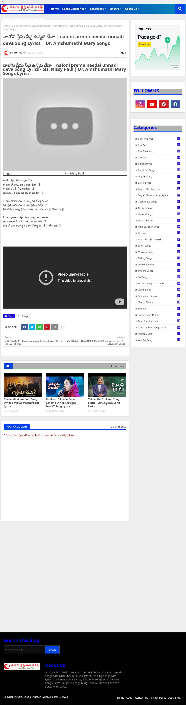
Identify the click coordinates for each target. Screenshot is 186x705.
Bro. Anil (158, 145)
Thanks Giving (158, 333)
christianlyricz (158, 163)
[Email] (54, 327)
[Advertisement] (65, 550)
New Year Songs (159, 264)
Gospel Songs (159, 208)
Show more (117, 366)
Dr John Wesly (159, 176)
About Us (131, 8)
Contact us (141, 697)
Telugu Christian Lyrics (36, 696)
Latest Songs (159, 245)
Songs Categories (73, 8)
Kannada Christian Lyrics (159, 239)
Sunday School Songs (158, 315)
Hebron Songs (159, 214)
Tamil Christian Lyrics (159, 321)
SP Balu (159, 308)
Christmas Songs (159, 170)
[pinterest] (164, 104)
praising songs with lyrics (159, 283)
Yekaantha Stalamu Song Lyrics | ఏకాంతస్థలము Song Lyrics (104, 402)
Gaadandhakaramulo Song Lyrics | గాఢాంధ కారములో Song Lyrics (22, 402)
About (129, 697)
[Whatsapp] (39, 327)
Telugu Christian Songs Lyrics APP (24, 19)
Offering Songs (158, 270)
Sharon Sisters (159, 302)
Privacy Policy (158, 697)
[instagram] (140, 104)
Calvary (159, 157)
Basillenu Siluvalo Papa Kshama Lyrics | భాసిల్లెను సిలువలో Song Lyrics (61, 402)
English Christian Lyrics (159, 189)
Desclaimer (174, 697)
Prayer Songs (159, 289)
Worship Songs (159, 340)
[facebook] (176, 104)
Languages (97, 8)
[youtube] (152, 104)
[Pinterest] (47, 327)
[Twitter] (32, 327)
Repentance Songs (158, 296)
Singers (114, 8)
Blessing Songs (158, 138)
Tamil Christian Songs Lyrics (159, 327)
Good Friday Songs (159, 201)
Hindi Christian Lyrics (159, 226)
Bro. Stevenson (159, 151)
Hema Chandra (158, 220)
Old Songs (17, 25)
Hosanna (159, 233)
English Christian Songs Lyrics (159, 195)
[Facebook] (24, 327)
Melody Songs (159, 258)
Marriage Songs (159, 252)
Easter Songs (158, 182)
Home (55, 8)
